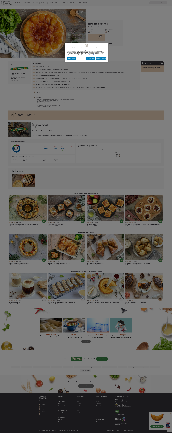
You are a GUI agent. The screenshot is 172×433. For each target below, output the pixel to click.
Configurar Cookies (71, 58)
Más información (91, 54)
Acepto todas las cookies (101, 58)
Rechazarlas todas (90, 58)
